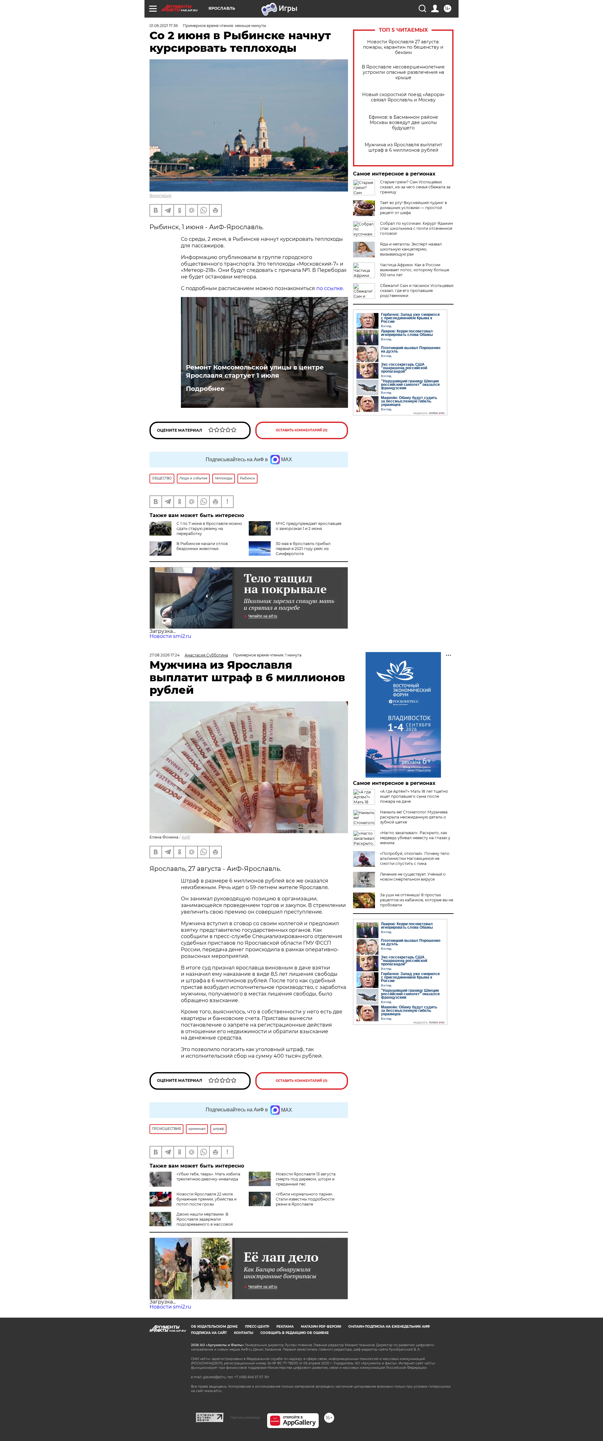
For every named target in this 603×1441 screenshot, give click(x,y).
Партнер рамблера (245, 1417)
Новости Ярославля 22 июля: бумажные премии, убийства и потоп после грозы (206, 1199)
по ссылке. (330, 288)
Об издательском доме (214, 1327)
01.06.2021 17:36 (163, 25)
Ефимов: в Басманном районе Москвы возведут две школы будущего (403, 123)
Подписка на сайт (209, 1333)
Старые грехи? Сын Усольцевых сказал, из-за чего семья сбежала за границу (415, 187)
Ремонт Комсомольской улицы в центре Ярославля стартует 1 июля (255, 371)
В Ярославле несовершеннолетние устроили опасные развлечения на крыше (403, 72)
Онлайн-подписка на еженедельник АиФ (389, 1327)
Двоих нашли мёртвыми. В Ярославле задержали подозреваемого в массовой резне (191, 1222)
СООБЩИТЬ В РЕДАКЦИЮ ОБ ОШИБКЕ (294, 1333)
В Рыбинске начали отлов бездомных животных (202, 546)
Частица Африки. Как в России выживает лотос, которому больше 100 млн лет (414, 269)
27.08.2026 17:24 (164, 655)
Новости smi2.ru (170, 636)
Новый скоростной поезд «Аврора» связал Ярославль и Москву (403, 97)
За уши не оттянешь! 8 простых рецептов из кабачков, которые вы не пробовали (416, 900)
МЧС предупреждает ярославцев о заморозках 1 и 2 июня (308, 526)
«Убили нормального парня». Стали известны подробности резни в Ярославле (305, 1199)
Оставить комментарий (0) (302, 430)
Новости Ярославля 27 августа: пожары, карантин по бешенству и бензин (403, 47)
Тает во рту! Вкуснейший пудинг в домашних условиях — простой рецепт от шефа (413, 207)
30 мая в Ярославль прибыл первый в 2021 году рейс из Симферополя (303, 548)
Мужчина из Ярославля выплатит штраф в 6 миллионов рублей (403, 147)
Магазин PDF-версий (321, 1327)
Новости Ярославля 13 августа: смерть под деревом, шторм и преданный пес (306, 1179)
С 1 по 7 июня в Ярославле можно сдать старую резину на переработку (209, 528)
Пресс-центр (257, 1327)
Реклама (285, 1327)
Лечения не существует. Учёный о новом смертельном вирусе (413, 877)
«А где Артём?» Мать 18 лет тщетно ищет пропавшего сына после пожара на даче (414, 796)
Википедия (160, 195)
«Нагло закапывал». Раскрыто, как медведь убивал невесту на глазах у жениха (415, 837)
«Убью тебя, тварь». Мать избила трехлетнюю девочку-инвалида (208, 1176)
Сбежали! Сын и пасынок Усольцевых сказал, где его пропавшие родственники (417, 290)
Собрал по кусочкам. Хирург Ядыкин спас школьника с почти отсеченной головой (416, 228)
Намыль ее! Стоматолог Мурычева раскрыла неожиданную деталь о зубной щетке (414, 817)
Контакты (243, 1333)
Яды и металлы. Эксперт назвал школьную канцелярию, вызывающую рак (411, 249)
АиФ (186, 837)
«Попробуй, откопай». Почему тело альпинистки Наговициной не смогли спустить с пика (414, 858)
